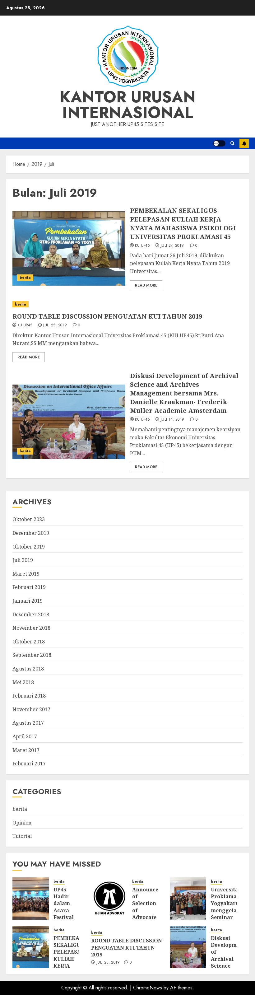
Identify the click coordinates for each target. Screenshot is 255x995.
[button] (232, 143)
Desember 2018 (30, 614)
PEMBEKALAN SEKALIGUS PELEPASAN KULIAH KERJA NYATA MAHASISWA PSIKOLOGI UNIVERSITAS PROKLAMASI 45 (183, 223)
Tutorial (22, 836)
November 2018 (31, 627)
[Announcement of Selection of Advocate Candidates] (109, 898)
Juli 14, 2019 (172, 419)
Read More (146, 285)
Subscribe (244, 143)
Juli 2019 (22, 560)
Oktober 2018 (28, 641)
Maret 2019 (25, 573)
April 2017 (24, 736)
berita (25, 277)
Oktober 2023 (28, 519)
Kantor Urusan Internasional (127, 105)
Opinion (21, 822)
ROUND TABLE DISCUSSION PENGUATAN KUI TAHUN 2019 (107, 316)
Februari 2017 (29, 763)
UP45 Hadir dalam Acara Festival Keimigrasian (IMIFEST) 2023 (71, 914)
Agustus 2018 (28, 668)
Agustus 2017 (28, 722)
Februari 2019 (29, 587)
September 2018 (31, 655)
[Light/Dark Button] (219, 143)
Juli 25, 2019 (55, 325)
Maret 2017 (25, 750)
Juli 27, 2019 (172, 245)
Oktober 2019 (28, 546)
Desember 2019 (30, 533)
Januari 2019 (27, 600)
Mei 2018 (23, 682)
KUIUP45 (142, 245)
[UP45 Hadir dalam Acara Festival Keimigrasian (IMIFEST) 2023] (30, 898)
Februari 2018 (29, 695)
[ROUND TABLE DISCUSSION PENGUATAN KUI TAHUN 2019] (127, 304)
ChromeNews (147, 987)
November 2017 (31, 709)
